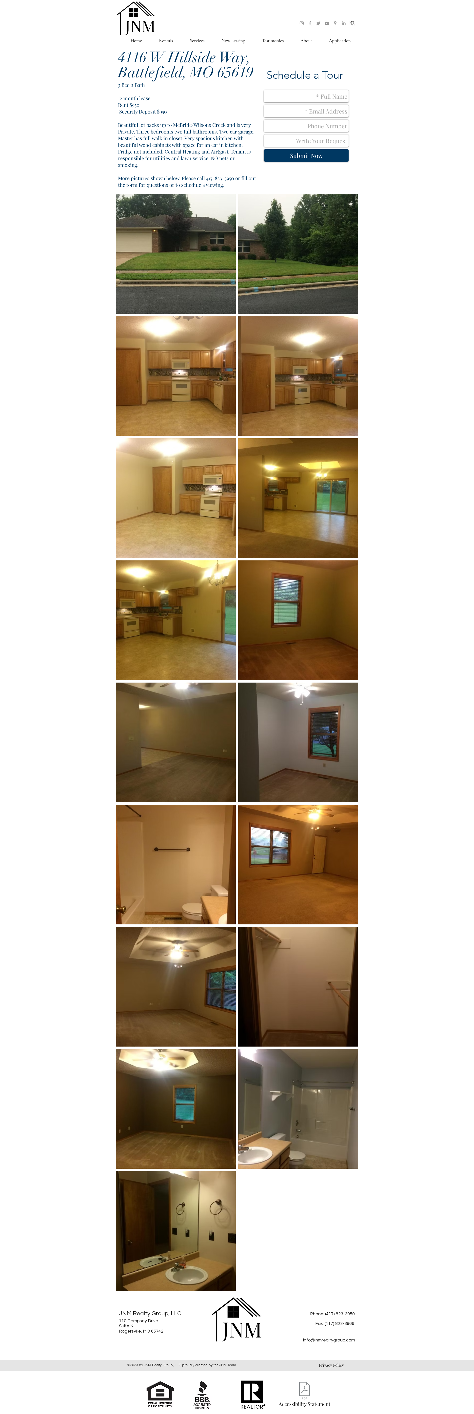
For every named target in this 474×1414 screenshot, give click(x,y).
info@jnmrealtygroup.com (329, 1340)
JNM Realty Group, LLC (150, 1313)
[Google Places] (335, 23)
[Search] (353, 23)
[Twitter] (318, 23)
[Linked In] (343, 23)
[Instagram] (301, 23)
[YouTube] (327, 23)
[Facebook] (310, 23)
